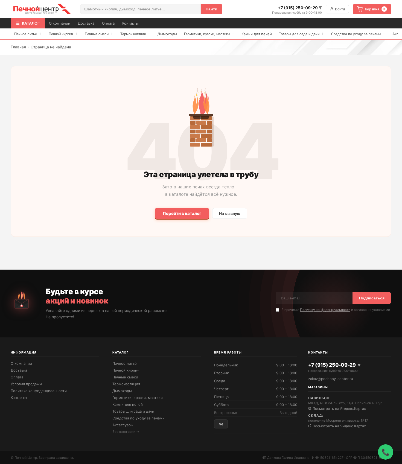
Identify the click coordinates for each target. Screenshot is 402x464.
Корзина (375, 9)
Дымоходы (167, 34)
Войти (339, 9)
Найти (211, 9)
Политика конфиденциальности (39, 391)
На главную (229, 213)
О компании (59, 23)
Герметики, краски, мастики (209, 33)
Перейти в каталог (182, 213)
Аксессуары (122, 425)
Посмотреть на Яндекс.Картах (338, 408)
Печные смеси (99, 33)
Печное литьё (124, 363)
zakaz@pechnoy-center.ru (330, 379)
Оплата (108, 23)
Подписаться (371, 298)
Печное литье (28, 33)
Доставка (86, 23)
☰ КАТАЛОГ (28, 23)
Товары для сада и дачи (301, 33)
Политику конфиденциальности (325, 310)
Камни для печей (256, 34)
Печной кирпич (63, 33)
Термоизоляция (135, 33)
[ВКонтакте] (221, 423)
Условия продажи (26, 384)
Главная (18, 47)
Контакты (130, 23)
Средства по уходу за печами (358, 33)
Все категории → (125, 432)
